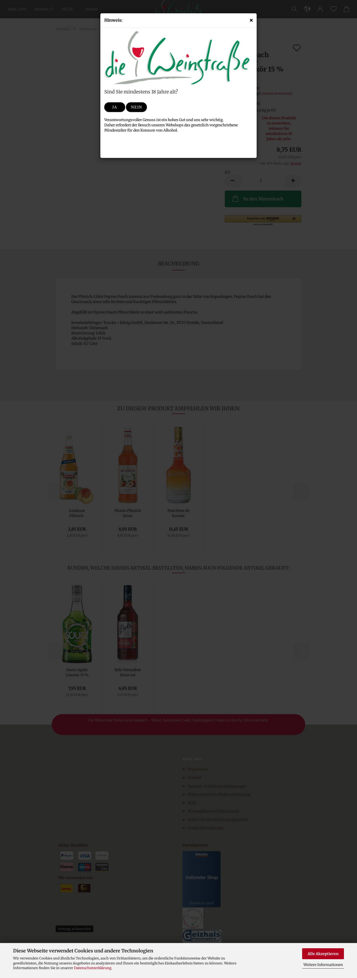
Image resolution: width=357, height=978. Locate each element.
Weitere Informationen (323, 964)
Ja (114, 107)
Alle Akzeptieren (323, 953)
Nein (136, 107)
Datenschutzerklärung (92, 968)
